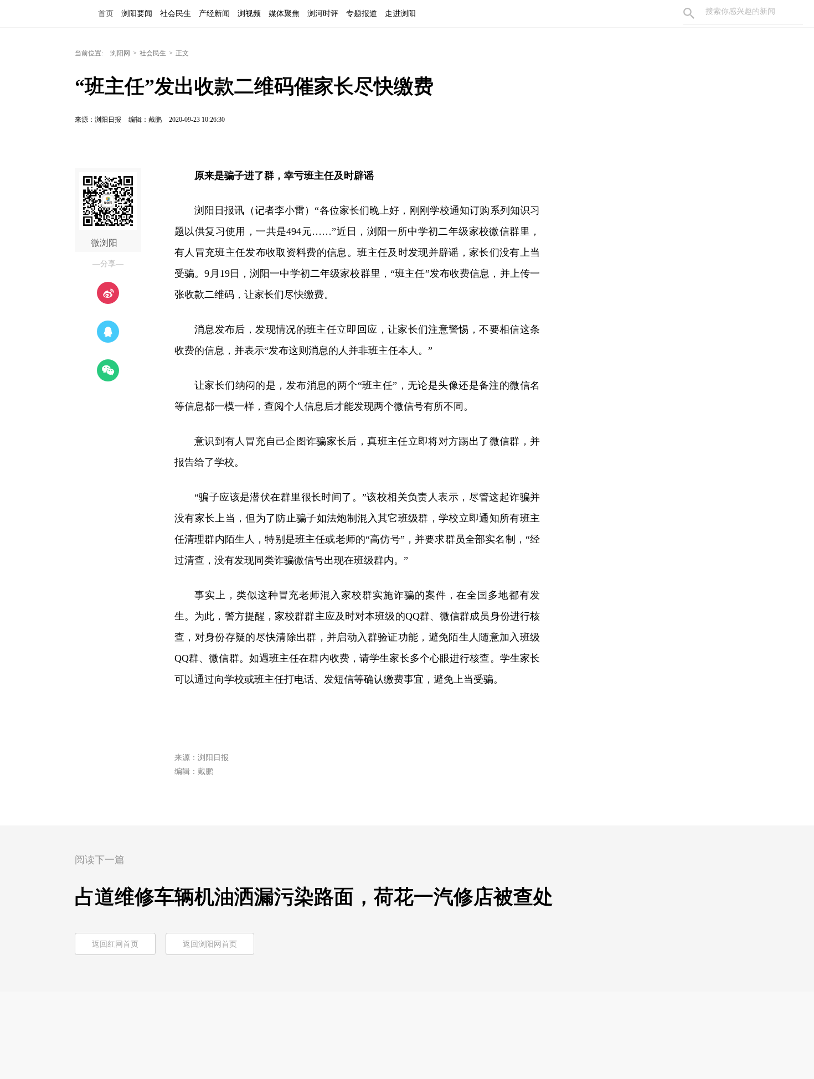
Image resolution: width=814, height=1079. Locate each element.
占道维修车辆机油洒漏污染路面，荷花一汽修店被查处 (314, 897)
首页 (106, 13)
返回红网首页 (115, 944)
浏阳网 (120, 53)
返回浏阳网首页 (210, 944)
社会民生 (153, 53)
